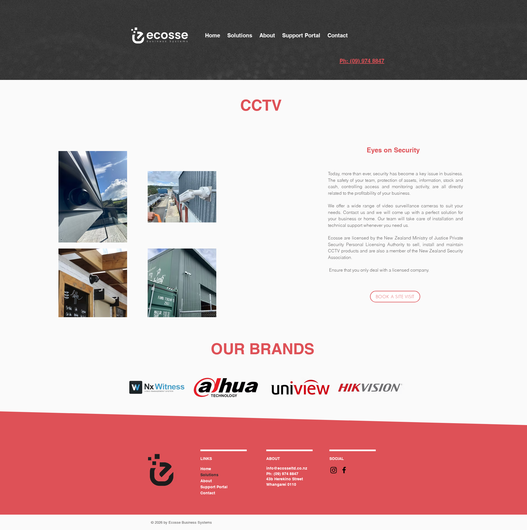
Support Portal (214, 487)
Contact (207, 493)
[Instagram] (333, 470)
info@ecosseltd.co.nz (286, 468)
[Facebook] (344, 470)
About (206, 481)
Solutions (209, 475)
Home (205, 469)
